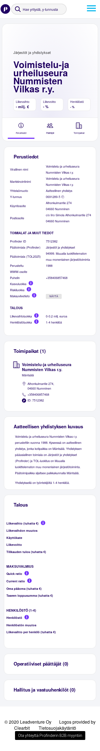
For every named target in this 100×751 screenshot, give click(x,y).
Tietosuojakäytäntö (57, 728)
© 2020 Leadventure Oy (27, 722)
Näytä (53, 296)
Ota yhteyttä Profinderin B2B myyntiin (50, 735)
